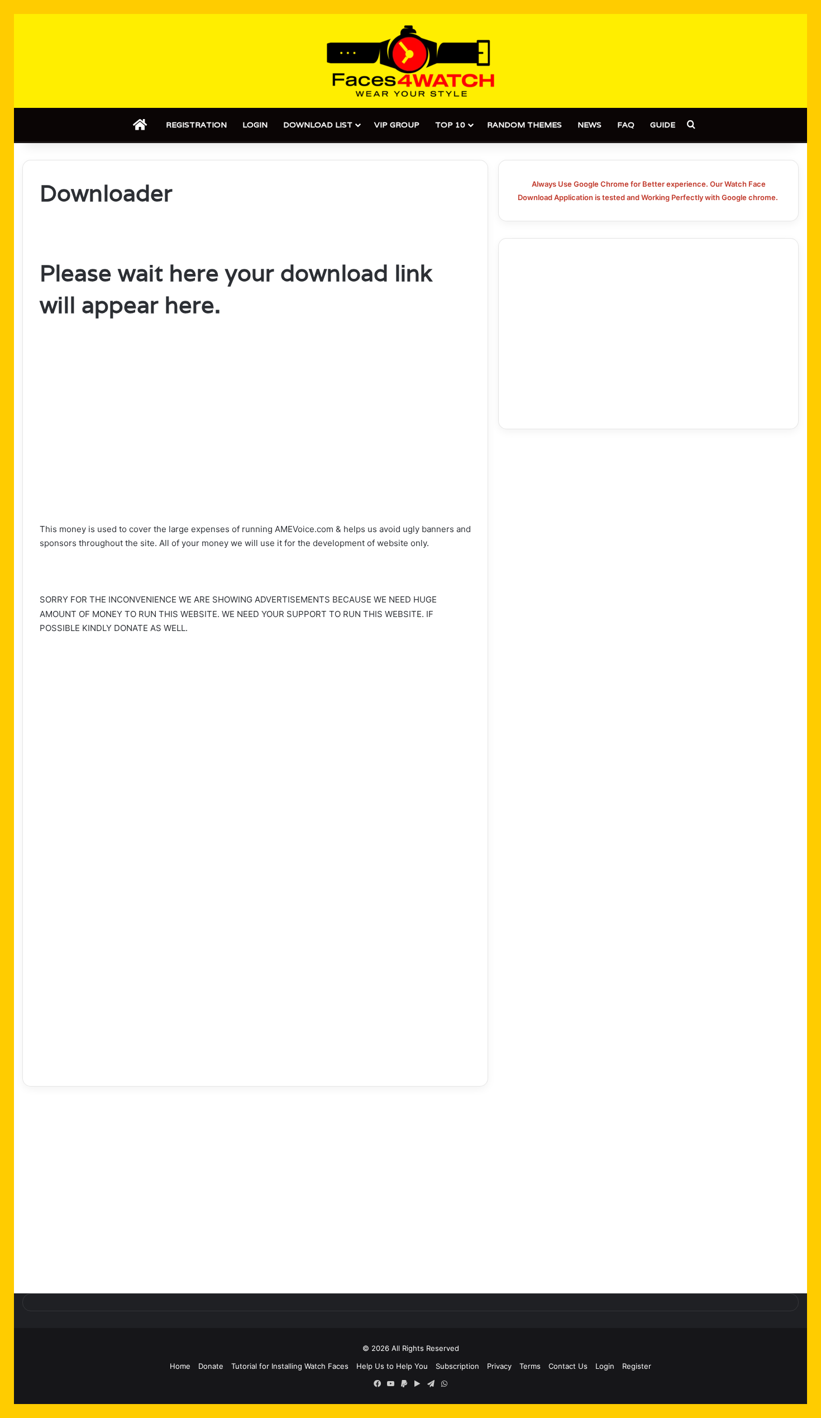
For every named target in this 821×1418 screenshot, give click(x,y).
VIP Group (396, 125)
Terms (530, 1366)
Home (180, 1366)
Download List (317, 125)
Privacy (499, 1366)
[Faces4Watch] (410, 61)
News (589, 125)
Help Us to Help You (392, 1366)
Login (255, 125)
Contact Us (568, 1366)
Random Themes (524, 125)
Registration (196, 125)
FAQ (625, 125)
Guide (662, 125)
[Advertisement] (255, 439)
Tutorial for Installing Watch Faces (290, 1366)
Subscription (457, 1366)
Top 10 (450, 125)
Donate (210, 1366)
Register (636, 1366)
